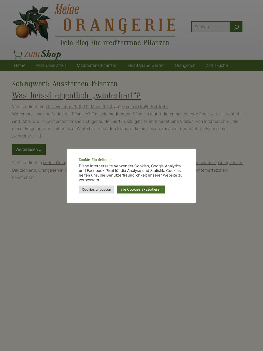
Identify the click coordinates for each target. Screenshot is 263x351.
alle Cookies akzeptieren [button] (141, 189)
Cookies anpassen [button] (96, 189)
